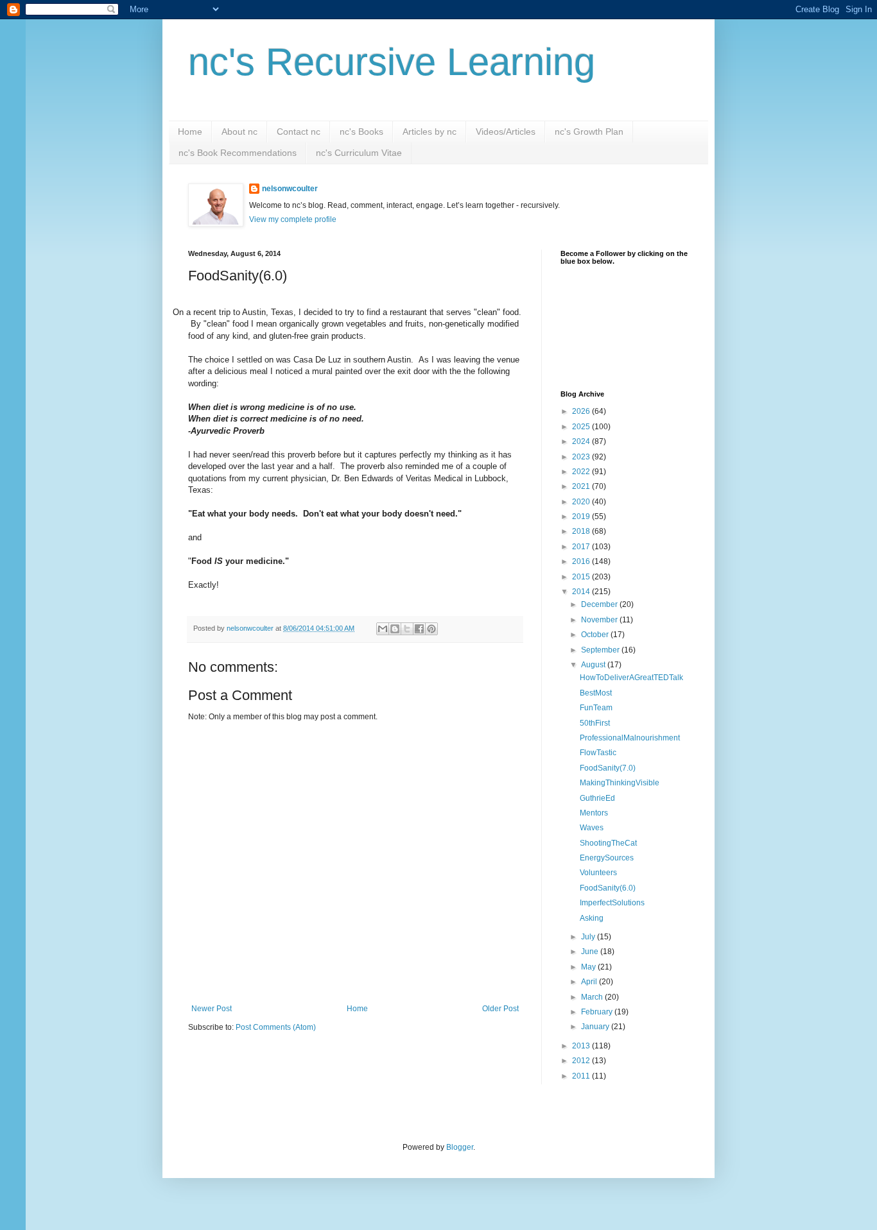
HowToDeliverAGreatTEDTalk (631, 677)
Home (190, 131)
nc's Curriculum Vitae (359, 153)
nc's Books (361, 131)
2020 (582, 501)
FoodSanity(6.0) (608, 888)
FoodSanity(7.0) (608, 768)
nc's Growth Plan (589, 131)
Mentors (594, 812)
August (594, 664)
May (589, 966)
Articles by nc (429, 131)
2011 (582, 1076)
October (596, 634)
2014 (582, 591)
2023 (582, 456)
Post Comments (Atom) (276, 1027)
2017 (582, 546)
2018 (582, 531)
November (600, 619)
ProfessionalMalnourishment (630, 737)
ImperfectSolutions (612, 902)
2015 (582, 576)
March (593, 997)
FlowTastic (598, 752)
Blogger (459, 1147)
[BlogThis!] (394, 628)
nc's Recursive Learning (391, 61)
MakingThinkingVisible (619, 782)
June (590, 951)
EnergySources (607, 857)
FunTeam (596, 707)
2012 (582, 1060)
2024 (582, 441)
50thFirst (595, 723)
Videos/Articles (505, 131)
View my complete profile (292, 219)
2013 (582, 1045)
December (600, 604)
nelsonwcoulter (290, 188)
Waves (591, 827)
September (601, 649)
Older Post (500, 1008)
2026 (582, 411)
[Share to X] (407, 628)
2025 (582, 426)
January (596, 1026)
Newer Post (211, 1008)
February (597, 1011)
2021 (582, 486)
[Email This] (382, 628)
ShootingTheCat (608, 843)
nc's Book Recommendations (237, 153)
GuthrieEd (597, 798)
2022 (582, 471)
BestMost (596, 692)
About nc (239, 131)
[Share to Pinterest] (431, 628)
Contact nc (298, 131)
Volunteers (598, 872)
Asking (591, 918)
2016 (582, 561)
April (590, 981)
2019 (582, 516)
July (589, 936)
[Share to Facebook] (419, 628)
